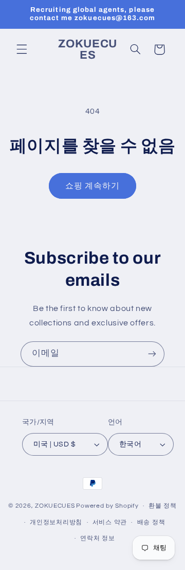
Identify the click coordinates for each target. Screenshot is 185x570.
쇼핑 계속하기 (92, 186)
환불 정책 (163, 506)
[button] (21, 49)
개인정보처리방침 (56, 522)
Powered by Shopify (107, 506)
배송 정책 (151, 522)
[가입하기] (152, 354)
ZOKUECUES (55, 506)
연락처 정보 (97, 538)
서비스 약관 (109, 522)
